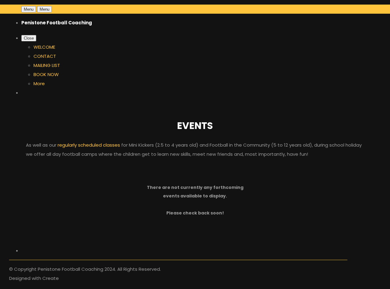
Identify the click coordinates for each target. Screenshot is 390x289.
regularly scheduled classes (89, 145)
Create (50, 278)
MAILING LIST (47, 65)
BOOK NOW (46, 74)
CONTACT (45, 56)
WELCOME (44, 47)
